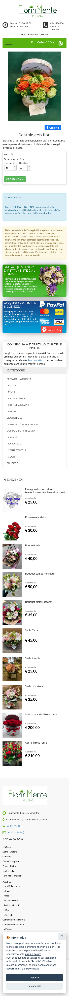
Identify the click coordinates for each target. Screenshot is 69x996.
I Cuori (11, 456)
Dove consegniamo (12, 861)
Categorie (16, 370)
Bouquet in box (34, 545)
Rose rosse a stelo (35, 517)
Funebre (12, 463)
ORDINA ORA (14, 179)
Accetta (34, 977)
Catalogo (44, 42)
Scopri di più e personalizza (22, 968)
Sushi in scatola (34, 686)
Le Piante (12, 437)
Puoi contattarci (36, 360)
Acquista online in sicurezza (20, 305)
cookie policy (33, 954)
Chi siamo (7, 847)
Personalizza (34, 986)
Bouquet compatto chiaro (40, 573)
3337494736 (13, 825)
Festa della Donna (19, 379)
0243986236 (57, 23)
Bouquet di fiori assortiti (39, 601)
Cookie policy (9, 871)
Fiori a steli (14, 443)
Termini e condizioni (12, 875)
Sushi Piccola (32, 658)
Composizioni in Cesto (21, 430)
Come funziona (10, 851)
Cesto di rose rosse (36, 742)
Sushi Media (32, 629)
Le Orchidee (14, 417)
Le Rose (11, 411)
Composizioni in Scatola (22, 424)
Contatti (7, 856)
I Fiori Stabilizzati (18, 405)
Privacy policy (9, 866)
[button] (59, 43)
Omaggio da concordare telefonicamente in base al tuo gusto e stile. (45, 492)
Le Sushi (12, 385)
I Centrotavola (16, 450)
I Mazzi (11, 392)
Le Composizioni (17, 398)
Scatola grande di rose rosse (41, 714)
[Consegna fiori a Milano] (34, 11)
